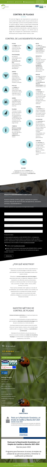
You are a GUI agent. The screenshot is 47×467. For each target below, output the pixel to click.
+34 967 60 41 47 (11, 1)
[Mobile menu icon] (45, 6)
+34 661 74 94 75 (19, 1)
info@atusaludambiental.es (9, 388)
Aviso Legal (15, 465)
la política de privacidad (29, 242)
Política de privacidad (22, 465)
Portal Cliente (40, 1)
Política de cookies (30, 465)
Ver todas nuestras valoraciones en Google (11, 357)
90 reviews (17, 351)
